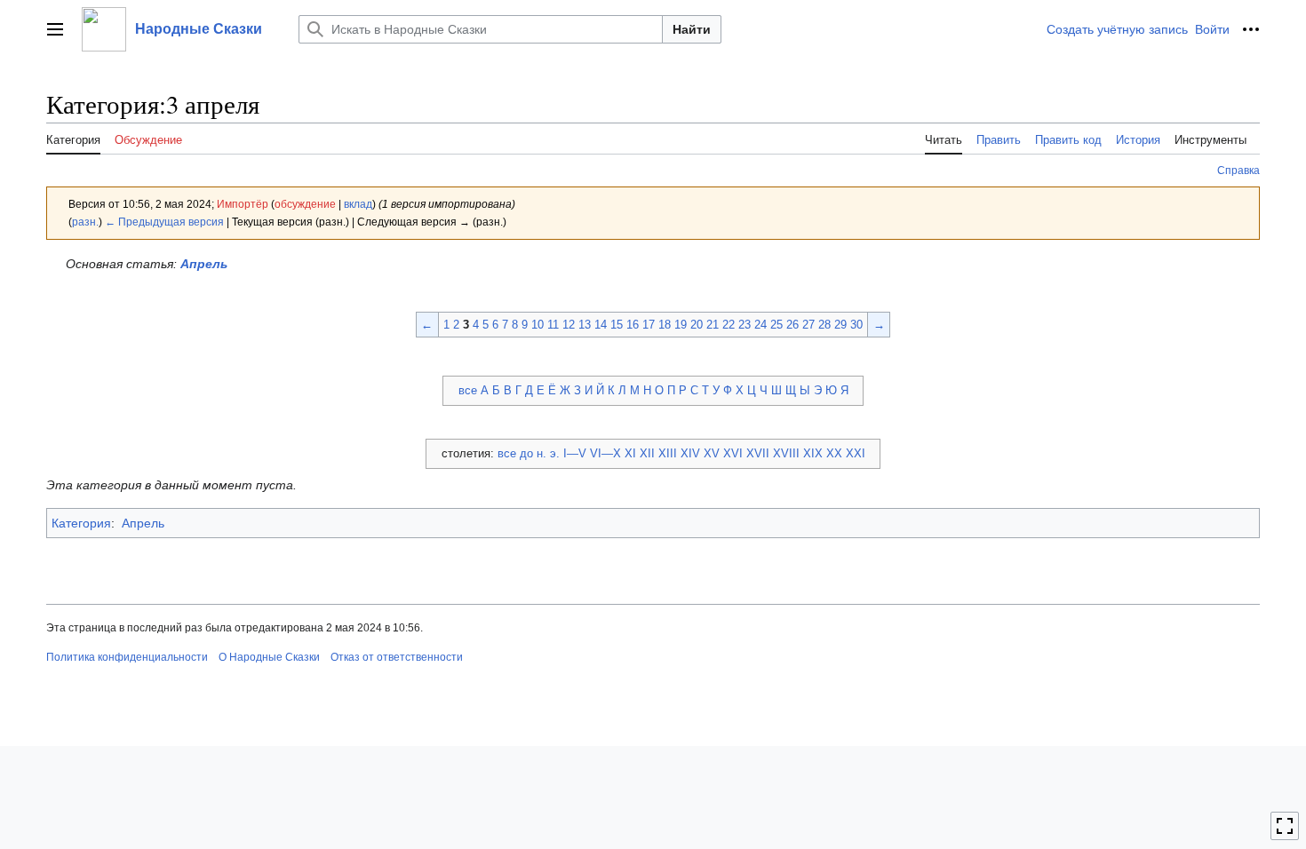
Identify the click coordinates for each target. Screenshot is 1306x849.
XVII (757, 453)
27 (808, 324)
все (467, 390)
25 (776, 324)
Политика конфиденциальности (127, 657)
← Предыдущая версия (164, 221)
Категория (81, 523)
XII (647, 453)
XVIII (786, 453)
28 (824, 324)
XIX (813, 453)
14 (600, 324)
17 (648, 324)
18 (664, 324)
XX (834, 453)
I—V (574, 453)
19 (680, 324)
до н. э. (540, 453)
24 (760, 324)
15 (616, 324)
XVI (733, 453)
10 (537, 324)
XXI (855, 453)
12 (568, 324)
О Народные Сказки (269, 657)
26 (792, 324)
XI (630, 453)
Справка (1238, 170)
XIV (690, 453)
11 (553, 324)
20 (696, 324)
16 (632, 324)
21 (712, 324)
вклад (358, 204)
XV (712, 453)
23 (744, 324)
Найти (692, 29)
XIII (667, 453)
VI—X (605, 453)
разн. (85, 221)
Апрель (203, 264)
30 (856, 324)
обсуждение (305, 204)
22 (728, 324)
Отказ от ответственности (396, 657)
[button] (55, 29)
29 (840, 324)
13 (584, 324)
